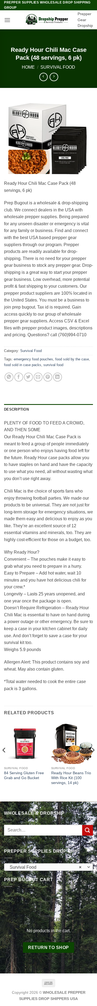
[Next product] (43, 77)
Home (28, 67)
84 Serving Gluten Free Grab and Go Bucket (24, 775)
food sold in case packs (22, 365)
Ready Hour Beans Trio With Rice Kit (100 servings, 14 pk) (71, 778)
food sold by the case (72, 359)
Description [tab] (16, 409)
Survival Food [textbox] (45, 867)
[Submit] (87, 830)
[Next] (92, 761)
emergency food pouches (33, 359)
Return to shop (48, 947)
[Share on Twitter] (28, 377)
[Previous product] (54, 77)
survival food (53, 365)
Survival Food (57, 67)
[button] (7, 20)
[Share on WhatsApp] (9, 377)
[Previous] (4, 761)
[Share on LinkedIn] (57, 377)
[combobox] (48, 867)
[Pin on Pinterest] (47, 377)
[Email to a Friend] (38, 377)
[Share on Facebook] (18, 377)
